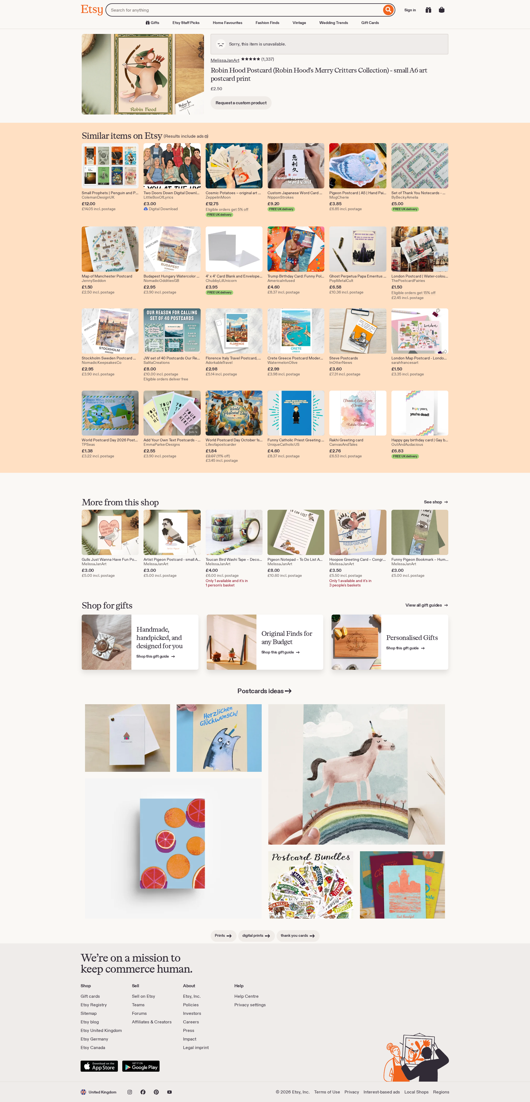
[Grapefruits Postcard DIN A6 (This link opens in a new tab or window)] (173, 848)
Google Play (141, 1066)
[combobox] (243, 10)
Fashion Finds (267, 22)
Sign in (410, 10)
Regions (441, 1092)
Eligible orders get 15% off (413, 292)
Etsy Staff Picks (186, 22)
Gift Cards (370, 22)
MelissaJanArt (225, 60)
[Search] (388, 10)
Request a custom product (241, 102)
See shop (433, 502)
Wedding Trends (333, 22)
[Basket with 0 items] (441, 10)
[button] (98, 1092)
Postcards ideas (260, 691)
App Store (99, 1066)
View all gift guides (424, 605)
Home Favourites (227, 22)
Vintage (299, 22)
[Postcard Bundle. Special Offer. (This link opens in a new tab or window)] (310, 885)
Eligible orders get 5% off (227, 209)
